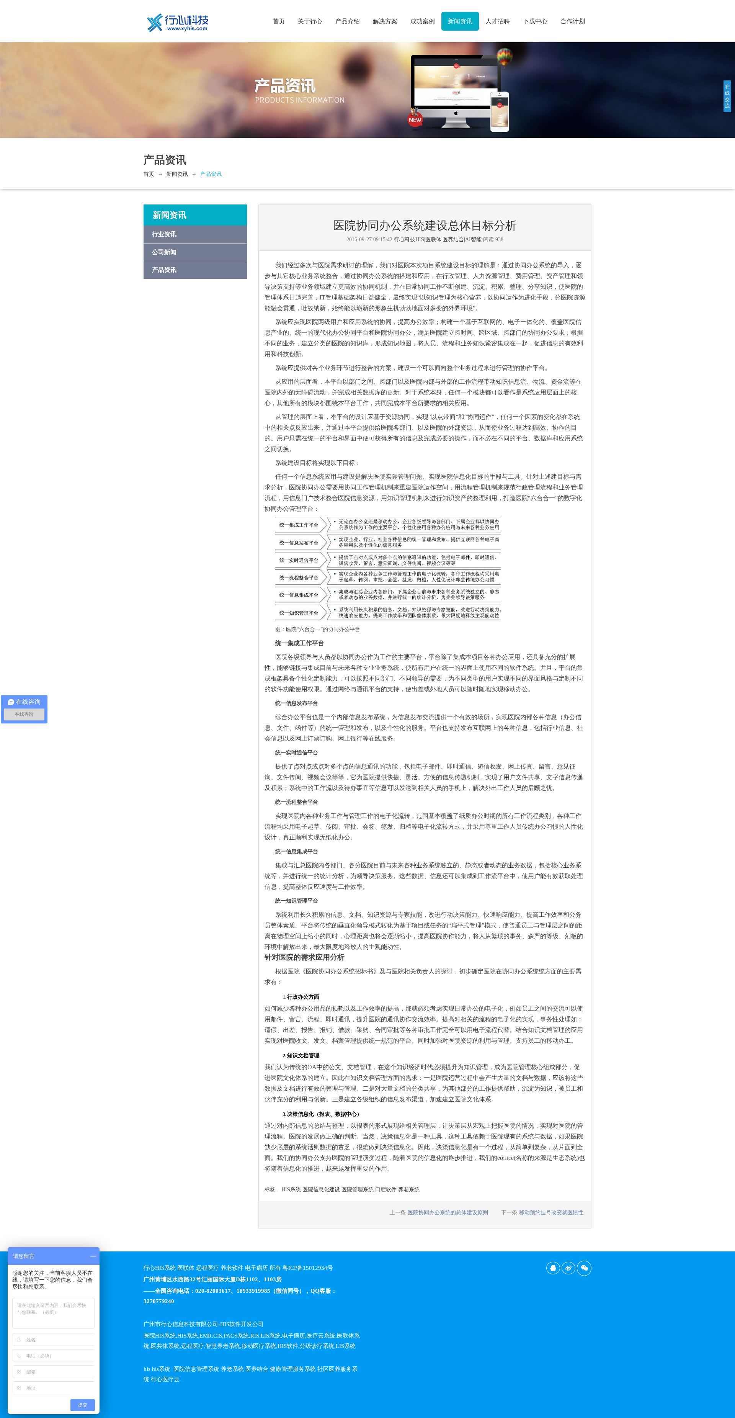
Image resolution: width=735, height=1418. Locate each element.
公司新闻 (164, 252)
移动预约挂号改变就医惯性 (551, 1212)
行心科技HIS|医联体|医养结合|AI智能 (438, 239)
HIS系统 (291, 1189)
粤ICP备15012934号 (308, 1268)
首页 (279, 21)
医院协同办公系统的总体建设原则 (448, 1212)
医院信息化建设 (321, 1189)
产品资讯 (211, 174)
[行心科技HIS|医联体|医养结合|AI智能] (178, 19)
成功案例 (422, 21)
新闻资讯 (460, 21)
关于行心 (310, 21)
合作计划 (572, 21)
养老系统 (409, 1189)
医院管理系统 (357, 1189)
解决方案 (385, 21)
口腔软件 (386, 1189)
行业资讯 (164, 234)
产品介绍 (347, 21)
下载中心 (535, 21)
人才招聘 (497, 21)
